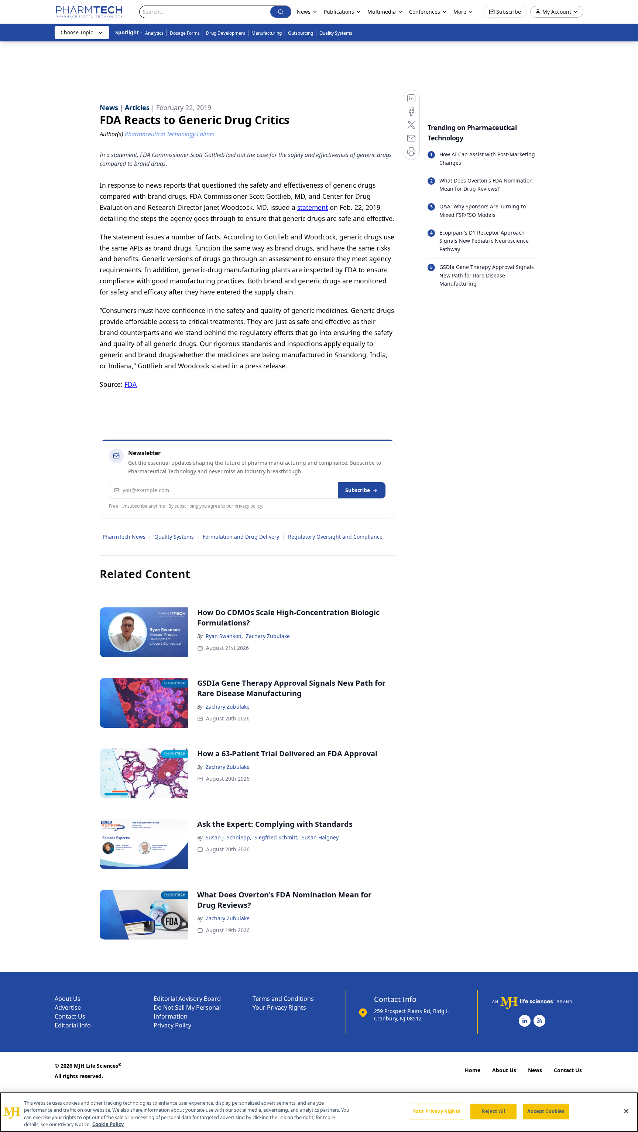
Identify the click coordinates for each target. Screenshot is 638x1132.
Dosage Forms (185, 33)
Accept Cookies (545, 1111)
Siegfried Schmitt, (276, 837)
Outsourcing (300, 33)
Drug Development (225, 33)
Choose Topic (77, 32)
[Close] (626, 1111)
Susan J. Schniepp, (228, 837)
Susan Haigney (320, 837)
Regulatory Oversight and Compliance (335, 536)
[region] (319, 1112)
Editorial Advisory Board (187, 999)
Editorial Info (73, 1025)
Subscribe (357, 490)
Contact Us (70, 1016)
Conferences (424, 11)
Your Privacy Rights (279, 1007)
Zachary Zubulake (268, 636)
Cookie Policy (108, 1124)
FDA (130, 384)
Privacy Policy (172, 1025)
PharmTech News (124, 536)
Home (472, 1070)
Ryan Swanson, (224, 636)
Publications (339, 11)
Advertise (68, 1007)
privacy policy (248, 506)
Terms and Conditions (283, 999)
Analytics (154, 33)
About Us (67, 999)
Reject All (493, 1111)
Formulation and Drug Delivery (241, 536)
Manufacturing (266, 33)
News (535, 1070)
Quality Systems (335, 33)
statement (312, 207)
